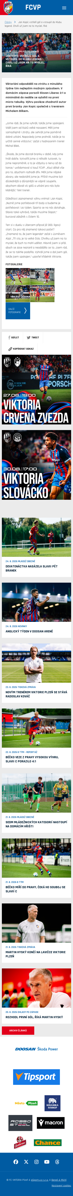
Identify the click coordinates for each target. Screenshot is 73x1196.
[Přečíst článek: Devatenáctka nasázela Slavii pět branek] (36, 537)
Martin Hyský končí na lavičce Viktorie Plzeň (36, 954)
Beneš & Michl (58, 1180)
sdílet (15, 337)
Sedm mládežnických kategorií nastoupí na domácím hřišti (36, 824)
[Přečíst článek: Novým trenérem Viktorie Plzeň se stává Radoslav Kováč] (36, 663)
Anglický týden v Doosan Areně (29, 631)
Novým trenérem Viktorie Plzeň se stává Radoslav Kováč (36, 694)
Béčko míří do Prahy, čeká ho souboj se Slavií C (35, 889)
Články (8, 22)
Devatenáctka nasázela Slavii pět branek (32, 568)
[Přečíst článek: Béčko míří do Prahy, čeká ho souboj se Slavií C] (36, 858)
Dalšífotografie (14, 310)
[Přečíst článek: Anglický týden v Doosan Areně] (36, 602)
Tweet (35, 337)
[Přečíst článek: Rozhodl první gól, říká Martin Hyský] (36, 988)
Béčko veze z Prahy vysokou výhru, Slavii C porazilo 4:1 (32, 759)
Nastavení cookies (61, 1185)
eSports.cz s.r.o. (39, 1180)
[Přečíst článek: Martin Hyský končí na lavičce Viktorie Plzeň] (36, 923)
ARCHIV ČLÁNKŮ (18, 1030)
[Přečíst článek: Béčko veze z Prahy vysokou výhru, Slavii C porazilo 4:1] (36, 728)
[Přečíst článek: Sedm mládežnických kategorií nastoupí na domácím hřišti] (36, 793)
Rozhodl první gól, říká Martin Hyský (34, 1017)
